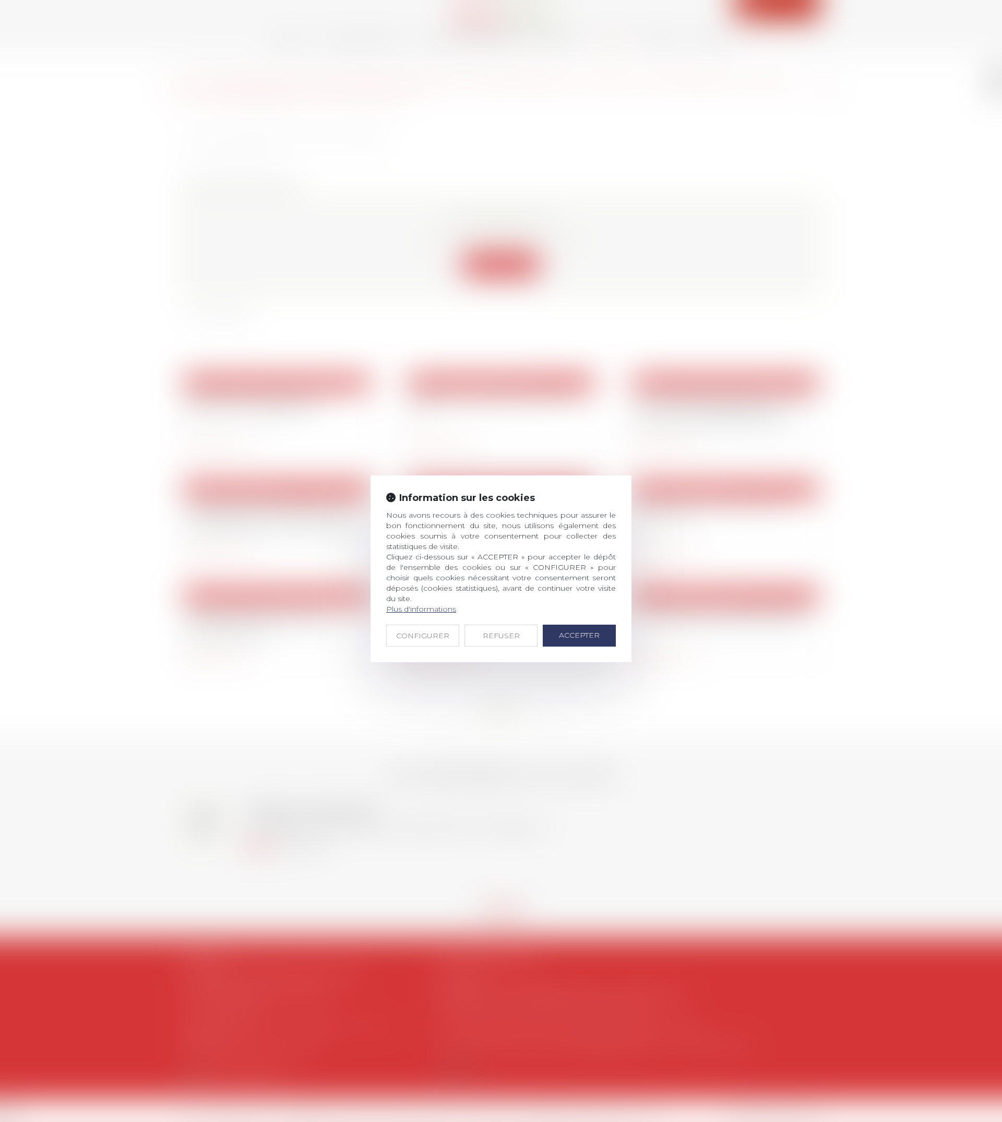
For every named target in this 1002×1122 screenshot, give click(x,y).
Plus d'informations (421, 609)
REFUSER (501, 635)
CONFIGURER (422, 635)
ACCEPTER (579, 635)
